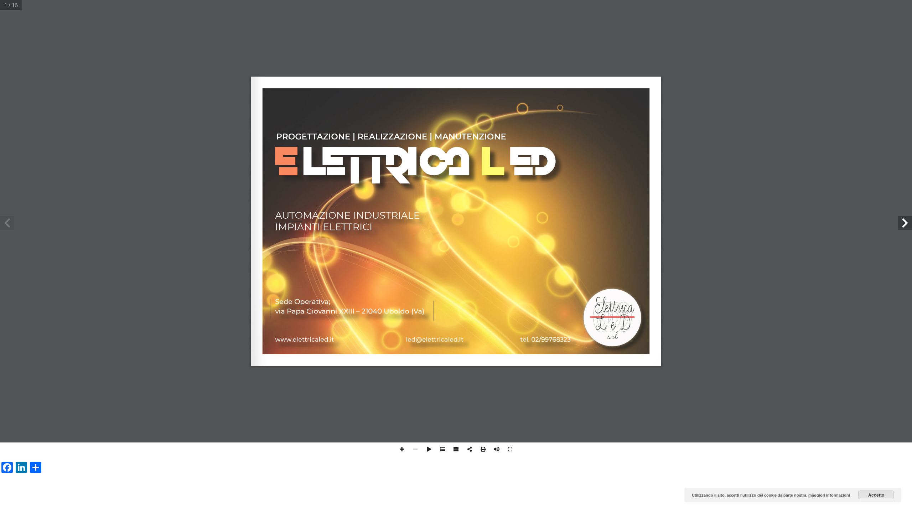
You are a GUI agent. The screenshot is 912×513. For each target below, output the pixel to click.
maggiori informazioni (829, 495)
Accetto (876, 495)
